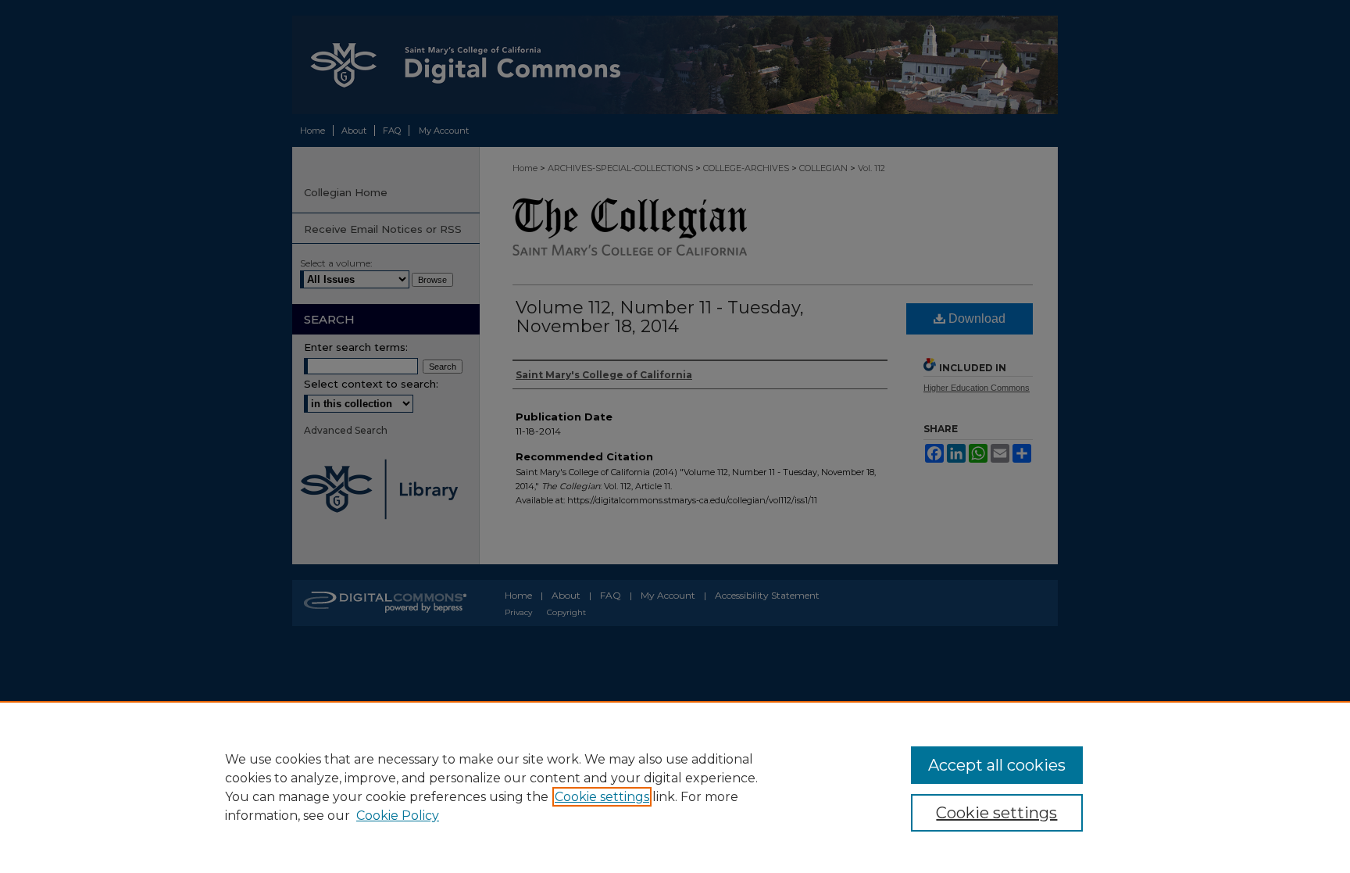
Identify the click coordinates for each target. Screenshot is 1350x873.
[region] (675, 787)
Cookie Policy (397, 815)
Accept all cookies (997, 765)
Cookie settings (602, 796)
